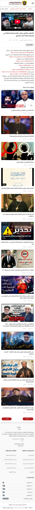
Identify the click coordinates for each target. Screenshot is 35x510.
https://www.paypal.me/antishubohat (22, 53)
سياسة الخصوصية (11, 468)
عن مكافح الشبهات (11, 455)
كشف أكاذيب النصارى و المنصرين (26, 40)
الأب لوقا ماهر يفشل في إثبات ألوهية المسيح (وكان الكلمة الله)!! (18, 381)
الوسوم (32, 472)
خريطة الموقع (12, 472)
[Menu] (33, 3)
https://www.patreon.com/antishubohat (21, 57)
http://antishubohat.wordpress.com (23, 70)
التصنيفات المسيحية (28, 464)
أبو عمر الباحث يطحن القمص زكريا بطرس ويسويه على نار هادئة (18, 215)
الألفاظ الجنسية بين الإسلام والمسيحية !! (21, 136)
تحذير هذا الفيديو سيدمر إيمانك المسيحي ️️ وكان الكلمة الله (17, 243)
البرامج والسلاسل (29, 468)
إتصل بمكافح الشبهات (10, 460)
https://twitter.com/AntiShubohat (20, 74)
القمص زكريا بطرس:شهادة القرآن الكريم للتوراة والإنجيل (17, 188)
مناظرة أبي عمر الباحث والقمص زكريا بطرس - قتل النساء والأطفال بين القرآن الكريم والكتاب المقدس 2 (18, 325)
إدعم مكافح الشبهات (10, 464)
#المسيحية (30, 45)
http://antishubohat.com (26, 65)
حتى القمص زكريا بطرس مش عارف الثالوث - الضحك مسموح (19, 353)
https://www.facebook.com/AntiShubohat (14, 72)
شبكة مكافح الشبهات (19, 508)
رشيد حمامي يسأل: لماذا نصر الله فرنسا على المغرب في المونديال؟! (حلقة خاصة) (17, 297)
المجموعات (31, 455)
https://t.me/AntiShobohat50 (25, 61)
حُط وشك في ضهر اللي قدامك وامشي (22, 110)
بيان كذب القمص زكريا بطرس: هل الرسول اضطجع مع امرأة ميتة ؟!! (18, 409)
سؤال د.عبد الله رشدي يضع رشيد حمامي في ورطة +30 (18, 270)
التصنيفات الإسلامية (28, 460)
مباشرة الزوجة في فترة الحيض (25, 162)
